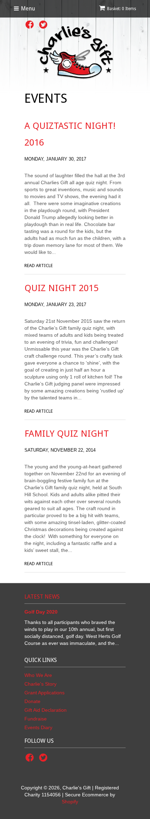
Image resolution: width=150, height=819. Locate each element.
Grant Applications (44, 692)
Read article (38, 265)
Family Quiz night (66, 433)
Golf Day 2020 (41, 612)
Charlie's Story (40, 684)
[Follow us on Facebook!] (30, 27)
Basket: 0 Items (121, 8)
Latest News (42, 596)
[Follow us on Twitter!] (44, 760)
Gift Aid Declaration (45, 710)
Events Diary (38, 727)
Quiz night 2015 (61, 288)
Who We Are (38, 675)
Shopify (70, 801)
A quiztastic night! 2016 (69, 134)
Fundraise (35, 719)
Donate (32, 701)
